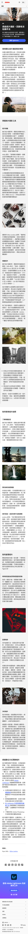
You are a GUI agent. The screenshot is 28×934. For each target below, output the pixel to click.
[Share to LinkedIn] (12, 865)
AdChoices (18, 931)
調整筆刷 (8, 792)
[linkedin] (10, 925)
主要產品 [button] (4, 917)
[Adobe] (7, 2)
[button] (19, 2)
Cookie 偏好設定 (10, 929)
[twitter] (8, 925)
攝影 (2, 6)
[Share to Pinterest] (16, 865)
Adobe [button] (4, 914)
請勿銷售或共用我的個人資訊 (7, 931)
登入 (23, 2)
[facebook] (3, 925)
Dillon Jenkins (14, 851)
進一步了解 (14, 894)
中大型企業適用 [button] (5, 905)
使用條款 (4, 929)
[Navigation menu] (2, 2)
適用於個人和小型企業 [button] (7, 901)
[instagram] (5, 925)
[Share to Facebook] (6, 865)
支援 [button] (3, 911)
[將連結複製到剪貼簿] (22, 865)
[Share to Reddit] (19, 865)
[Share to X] (9, 865)
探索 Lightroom (14, 40)
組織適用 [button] (4, 908)
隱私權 (21, 927)
